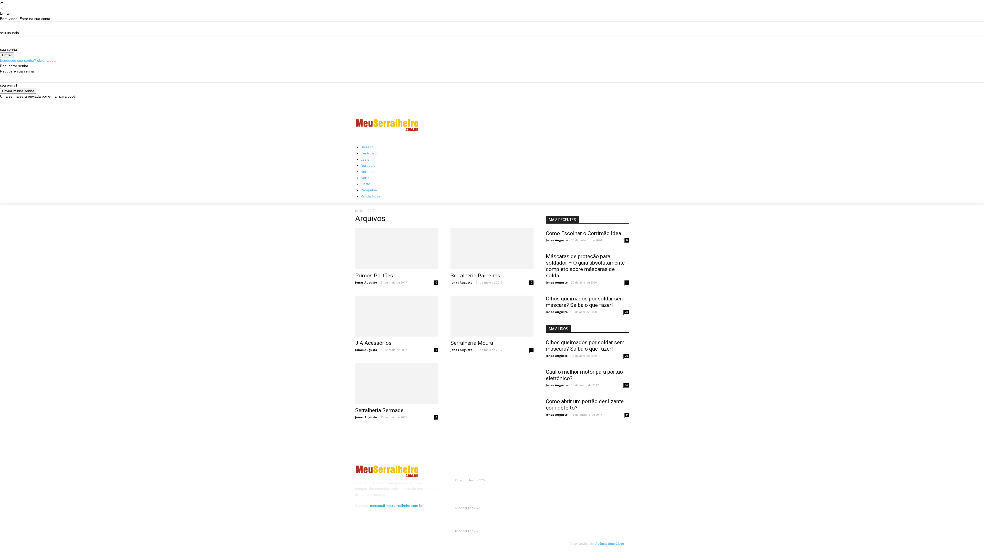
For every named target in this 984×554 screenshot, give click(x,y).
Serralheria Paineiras (475, 276)
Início (359, 210)
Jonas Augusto (366, 282)
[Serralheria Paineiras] (492, 248)
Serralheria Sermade (379, 410)
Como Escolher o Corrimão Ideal (584, 233)
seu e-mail (8, 85)
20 (626, 312)
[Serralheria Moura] (492, 316)
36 (626, 385)
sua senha (8, 49)
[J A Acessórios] (396, 316)
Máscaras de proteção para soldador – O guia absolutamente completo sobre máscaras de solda (585, 266)
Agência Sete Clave (609, 544)
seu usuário (9, 33)
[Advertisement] (530, 125)
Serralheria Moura (471, 343)
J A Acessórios (373, 343)
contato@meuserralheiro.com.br (396, 506)
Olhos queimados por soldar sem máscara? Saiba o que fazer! (585, 302)
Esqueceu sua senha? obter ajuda (28, 60)
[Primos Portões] (396, 248)
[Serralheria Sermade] (396, 383)
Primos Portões (374, 276)
